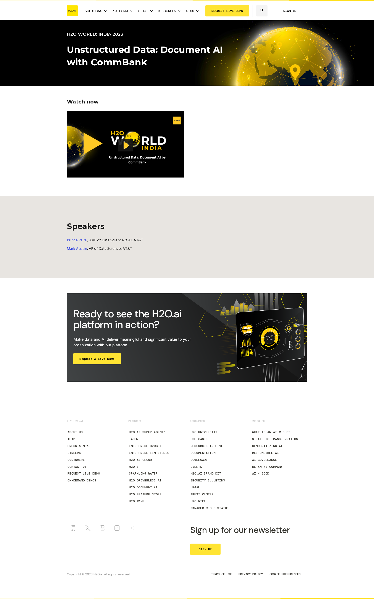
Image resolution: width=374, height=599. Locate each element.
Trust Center (202, 494)
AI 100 (190, 11)
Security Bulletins (208, 480)
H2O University (204, 432)
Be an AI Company (267, 467)
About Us (75, 432)
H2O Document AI (143, 487)
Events (196, 467)
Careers (74, 453)
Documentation (203, 453)
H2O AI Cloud (140, 460)
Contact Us (77, 467)
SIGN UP (205, 549)
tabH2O (134, 439)
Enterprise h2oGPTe (146, 446)
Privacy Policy (251, 574)
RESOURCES (167, 11)
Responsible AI (265, 453)
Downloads (199, 460)
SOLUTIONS (93, 11)
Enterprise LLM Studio (149, 453)
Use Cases (199, 439)
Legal (195, 487)
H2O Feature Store (145, 494)
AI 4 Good (260, 473)
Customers (76, 460)
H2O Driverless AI (145, 480)
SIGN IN (289, 11)
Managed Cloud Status (210, 508)
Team (71, 439)
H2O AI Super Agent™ (147, 432)
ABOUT (143, 11)
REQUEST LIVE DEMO (227, 11)
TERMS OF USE (221, 574)
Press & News (79, 446)
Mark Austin (77, 249)
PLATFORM (120, 11)
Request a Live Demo (97, 359)
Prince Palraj (77, 240)
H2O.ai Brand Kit (206, 473)
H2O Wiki (198, 501)
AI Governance (264, 460)
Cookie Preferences (285, 574)
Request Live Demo (84, 473)
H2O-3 (134, 467)
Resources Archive (207, 446)
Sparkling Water (143, 473)
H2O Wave (136, 501)
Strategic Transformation (275, 439)
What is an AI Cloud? (271, 432)
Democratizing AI (267, 446)
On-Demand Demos (82, 480)
